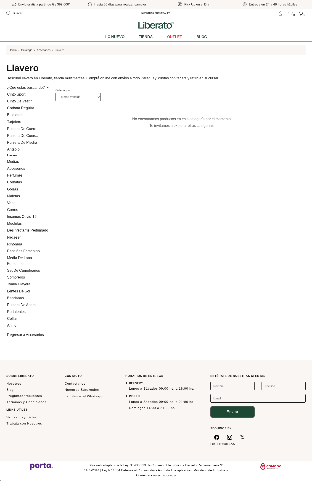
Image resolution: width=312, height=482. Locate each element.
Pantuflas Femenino (23, 251)
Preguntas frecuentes (24, 396)
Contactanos (75, 383)
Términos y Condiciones (26, 402)
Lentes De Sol (18, 291)
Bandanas (15, 298)
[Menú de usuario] (280, 13)
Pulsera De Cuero (21, 129)
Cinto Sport (16, 94)
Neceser (14, 237)
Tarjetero (14, 122)
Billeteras (14, 115)
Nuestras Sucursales (82, 389)
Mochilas (14, 223)
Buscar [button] (18, 13)
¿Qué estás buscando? (26, 87)
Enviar (232, 412)
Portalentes (16, 312)
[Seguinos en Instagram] (229, 437)
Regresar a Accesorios (25, 335)
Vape (11, 203)
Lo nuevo (114, 37)
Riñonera (14, 244)
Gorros (12, 210)
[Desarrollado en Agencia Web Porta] (41, 466)
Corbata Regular (20, 108)
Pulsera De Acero (21, 305)
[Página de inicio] (156, 25)
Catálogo (26, 50)
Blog (201, 37)
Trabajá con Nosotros (24, 423)
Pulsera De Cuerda (22, 136)
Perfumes (15, 175)
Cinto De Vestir (19, 101)
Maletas (13, 196)
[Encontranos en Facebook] (216, 437)
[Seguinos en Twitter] (242, 437)
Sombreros (16, 277)
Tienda (146, 37)
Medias (13, 162)
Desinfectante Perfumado (27, 230)
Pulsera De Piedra (22, 142)
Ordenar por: (63, 90)
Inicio (13, 50)
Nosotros (13, 383)
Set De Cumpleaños (23, 270)
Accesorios (43, 50)
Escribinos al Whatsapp (84, 396)
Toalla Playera (18, 284)
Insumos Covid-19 (22, 217)
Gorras (12, 189)
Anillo (11, 325)
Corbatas (14, 182)
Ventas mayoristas (21, 417)
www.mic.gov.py (164, 475)
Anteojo (13, 149)
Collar (12, 318)
